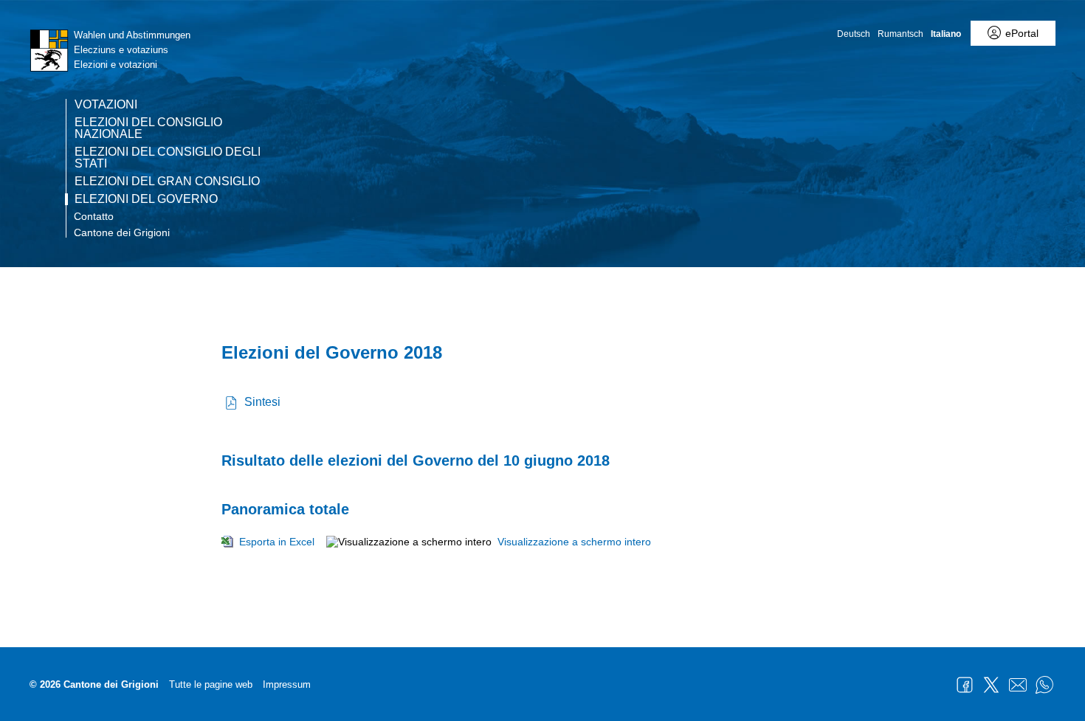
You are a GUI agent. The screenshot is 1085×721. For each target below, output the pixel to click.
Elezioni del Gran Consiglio (167, 181)
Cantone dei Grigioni (122, 232)
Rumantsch (900, 34)
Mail (1018, 685)
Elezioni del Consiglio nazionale (148, 128)
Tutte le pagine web (210, 684)
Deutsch (853, 34)
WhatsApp (1044, 685)
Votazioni (106, 105)
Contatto (94, 216)
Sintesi (262, 402)
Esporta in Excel (276, 542)
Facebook (965, 685)
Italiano (946, 34)
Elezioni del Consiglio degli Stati (168, 158)
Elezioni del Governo (146, 199)
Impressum (287, 684)
